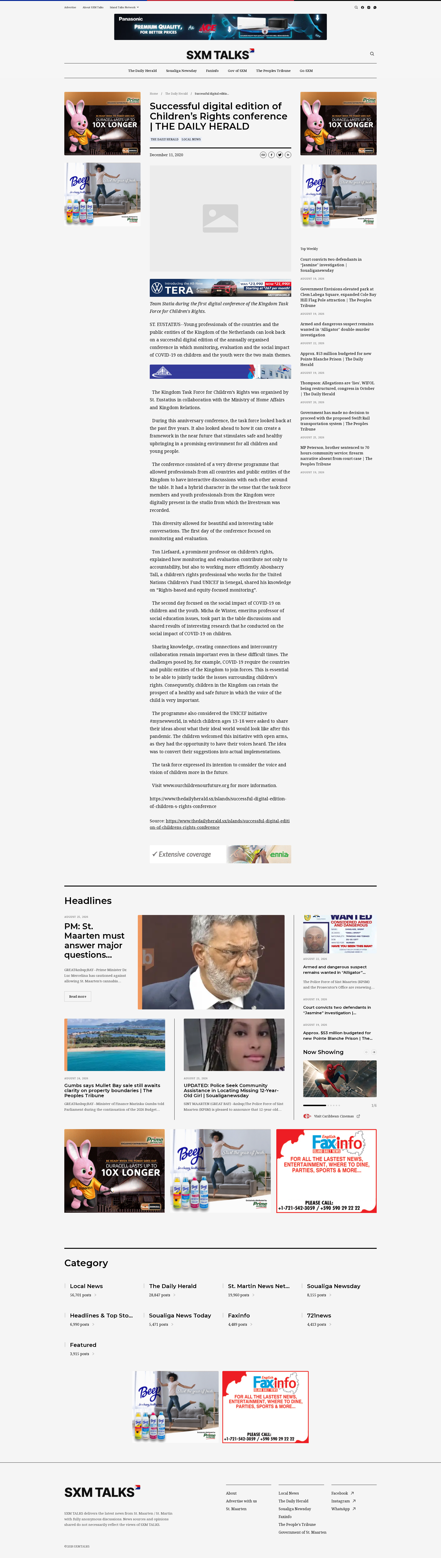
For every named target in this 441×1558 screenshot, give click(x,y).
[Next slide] (374, 1052)
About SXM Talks (93, 7)
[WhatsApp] (375, 7)
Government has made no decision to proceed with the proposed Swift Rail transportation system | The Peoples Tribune (335, 421)
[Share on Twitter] (280, 155)
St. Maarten (236, 1508)
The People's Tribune (297, 1524)
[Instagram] (368, 7)
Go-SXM (306, 70)
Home (154, 94)
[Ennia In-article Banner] (220, 854)
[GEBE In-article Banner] (220, 372)
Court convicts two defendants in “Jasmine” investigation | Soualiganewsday (331, 265)
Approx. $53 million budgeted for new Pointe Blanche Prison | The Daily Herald (335, 359)
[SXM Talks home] (220, 53)
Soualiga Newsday (181, 70)
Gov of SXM (237, 70)
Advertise (70, 7)
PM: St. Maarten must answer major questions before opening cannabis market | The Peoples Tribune (94, 941)
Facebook (339, 1493)
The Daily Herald (142, 70)
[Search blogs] (356, 7)
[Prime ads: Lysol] (102, 124)
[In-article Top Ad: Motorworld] (220, 288)
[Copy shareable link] (263, 155)
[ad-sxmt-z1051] (102, 194)
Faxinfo (212, 70)
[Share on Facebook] (271, 155)
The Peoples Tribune (273, 70)
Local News (191, 139)
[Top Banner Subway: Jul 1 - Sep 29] (220, 27)
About (231, 1493)
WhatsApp (340, 1508)
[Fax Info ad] (326, 1171)
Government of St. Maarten (302, 1532)
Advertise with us (241, 1501)
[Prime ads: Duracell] (114, 1171)
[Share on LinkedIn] (288, 155)
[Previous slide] (366, 1052)
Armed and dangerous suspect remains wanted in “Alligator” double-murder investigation (336, 329)
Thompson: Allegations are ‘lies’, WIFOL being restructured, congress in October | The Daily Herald (337, 388)
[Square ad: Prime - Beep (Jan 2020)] (220, 1171)
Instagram (340, 1501)
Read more (80, 996)
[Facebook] (362, 7)
